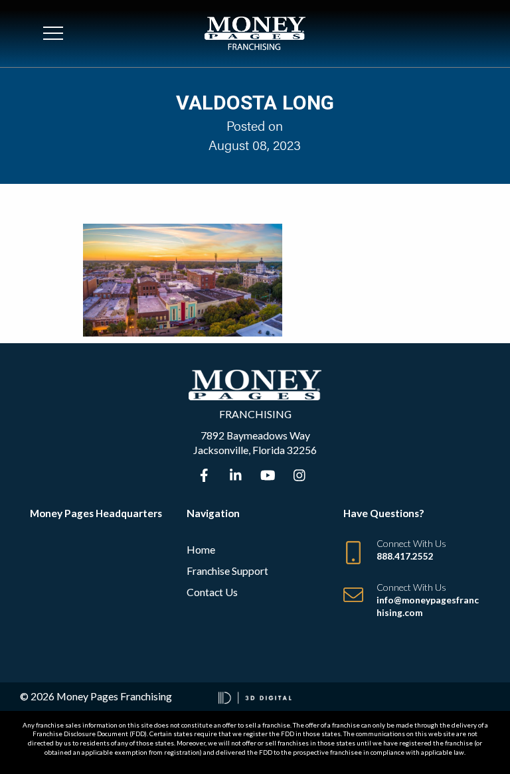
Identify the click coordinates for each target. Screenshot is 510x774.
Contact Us (212, 591)
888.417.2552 (405, 556)
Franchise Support (227, 570)
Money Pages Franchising (114, 696)
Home (201, 549)
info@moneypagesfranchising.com (428, 606)
